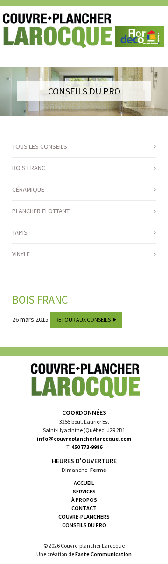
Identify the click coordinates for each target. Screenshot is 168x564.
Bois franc (28, 168)
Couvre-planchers (84, 516)
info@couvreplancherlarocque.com (84, 438)
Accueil (84, 482)
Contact (84, 508)
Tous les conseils (39, 146)
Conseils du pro (84, 524)
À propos (84, 499)
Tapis (20, 232)
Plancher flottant (41, 211)
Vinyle (21, 254)
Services (84, 491)
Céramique (28, 189)
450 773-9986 (86, 446)
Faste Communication (103, 553)
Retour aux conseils (83, 319)
